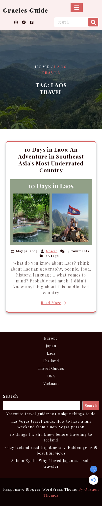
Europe (51, 338)
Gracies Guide (25, 10)
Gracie (51, 251)
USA (51, 375)
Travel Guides (51, 368)
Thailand (51, 360)
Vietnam (51, 383)
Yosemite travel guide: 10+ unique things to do (51, 413)
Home (42, 67)
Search (93, 22)
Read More (51, 302)
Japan (51, 345)
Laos (51, 353)
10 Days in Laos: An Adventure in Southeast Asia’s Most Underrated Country (51, 160)
